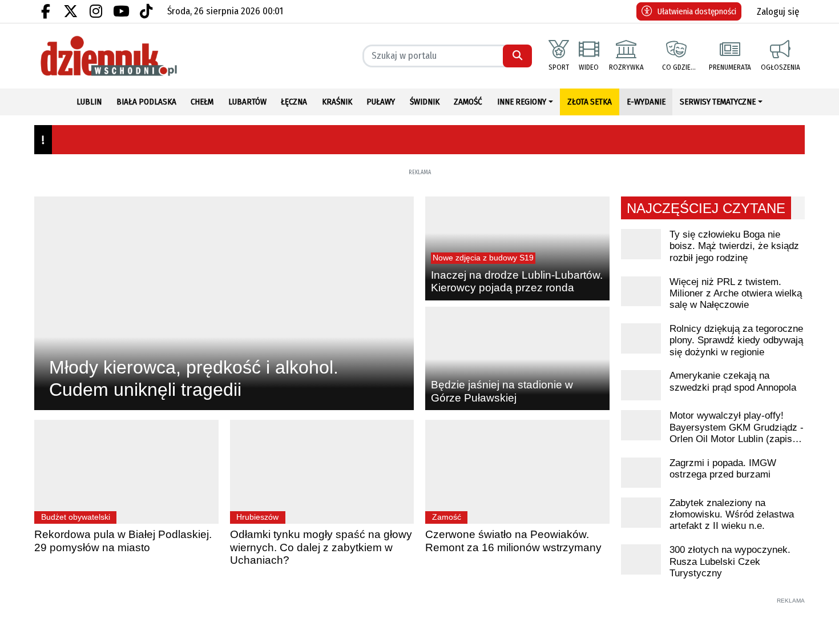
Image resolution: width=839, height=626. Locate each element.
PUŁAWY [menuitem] (380, 102)
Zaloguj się (778, 12)
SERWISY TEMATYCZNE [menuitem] (718, 102)
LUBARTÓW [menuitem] (247, 102)
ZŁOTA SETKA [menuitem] (589, 102)
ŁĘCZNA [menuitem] (294, 102)
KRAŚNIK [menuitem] (337, 102)
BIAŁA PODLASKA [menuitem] (146, 102)
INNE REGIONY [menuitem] (521, 102)
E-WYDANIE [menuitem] (646, 102)
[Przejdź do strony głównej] (126, 56)
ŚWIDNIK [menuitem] (424, 102)
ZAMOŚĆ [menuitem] (468, 102)
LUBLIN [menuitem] (89, 102)
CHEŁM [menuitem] (202, 102)
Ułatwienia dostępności (697, 11)
